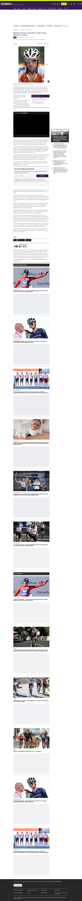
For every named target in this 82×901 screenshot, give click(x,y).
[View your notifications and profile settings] (74, 4)
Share (16, 43)
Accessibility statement (18, 892)
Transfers (50, 25)
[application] (31, 124)
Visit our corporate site (56, 881)
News (18, 8)
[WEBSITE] (24, 246)
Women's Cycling (31, 8)
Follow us (40, 43)
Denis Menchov (29, 29)
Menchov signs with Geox (38, 103)
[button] (79, 4)
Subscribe (64, 3)
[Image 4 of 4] (47, 64)
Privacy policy (43, 890)
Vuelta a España (41, 25)
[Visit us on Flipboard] (59, 4)
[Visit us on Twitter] (53, 4)
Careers (28, 892)
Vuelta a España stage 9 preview (27, 25)
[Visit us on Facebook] (51, 4)
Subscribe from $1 (58, 25)
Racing (23, 8)
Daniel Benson (21, 37)
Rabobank (28, 240)
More (65, 8)
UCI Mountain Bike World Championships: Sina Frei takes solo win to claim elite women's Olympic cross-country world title (60, 170)
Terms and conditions (18, 890)
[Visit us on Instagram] (55, 4)
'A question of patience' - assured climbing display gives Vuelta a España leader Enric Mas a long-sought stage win (60, 145)
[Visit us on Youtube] (57, 4)
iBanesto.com (21, 240)
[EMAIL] (26, 246)
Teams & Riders (22, 29)
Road (15, 240)
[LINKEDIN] (22, 246)
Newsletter (47, 43)
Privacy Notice (17, 180)
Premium (40, 8)
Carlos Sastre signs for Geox (38, 101)
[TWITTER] (20, 246)
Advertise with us (44, 892)
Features (60, 8)
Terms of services (29, 179)
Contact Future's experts (32, 890)
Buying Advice (52, 8)
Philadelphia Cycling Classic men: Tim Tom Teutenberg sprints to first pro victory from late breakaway (60, 138)
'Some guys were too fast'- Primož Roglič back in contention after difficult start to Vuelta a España (60, 162)
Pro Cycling (16, 29)
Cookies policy (57, 890)
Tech (45, 8)
